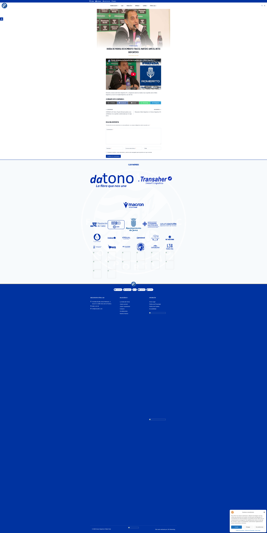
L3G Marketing (171, 529)
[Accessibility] (1, 19)
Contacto (122, 309)
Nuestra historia (124, 313)
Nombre (109, 148)
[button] (264, 512)
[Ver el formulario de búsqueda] (262, 5)
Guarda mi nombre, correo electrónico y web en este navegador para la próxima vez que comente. (129, 152)
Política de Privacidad (249, 530)
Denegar (248, 527)
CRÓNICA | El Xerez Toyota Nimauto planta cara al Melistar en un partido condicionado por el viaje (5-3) (119, 112)
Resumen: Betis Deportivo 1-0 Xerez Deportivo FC (148, 111)
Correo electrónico (131, 148)
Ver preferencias (259, 527)
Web (145, 148)
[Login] (264, 5)
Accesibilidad (152, 309)
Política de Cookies (240, 530)
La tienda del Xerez (125, 301)
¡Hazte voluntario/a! (125, 306)
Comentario (110, 129)
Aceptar (236, 527)
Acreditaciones (124, 311)
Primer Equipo (133, 45)
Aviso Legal (257, 530)
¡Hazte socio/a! (124, 304)
